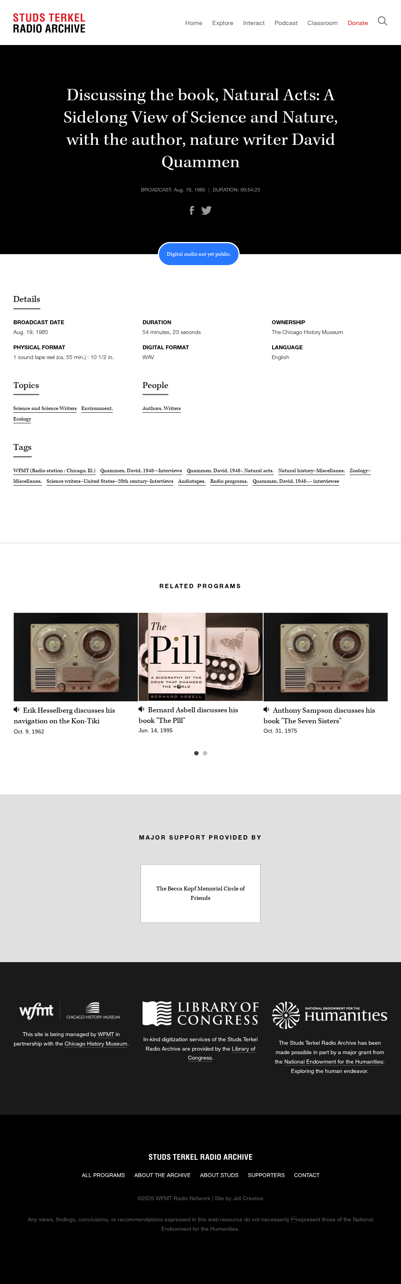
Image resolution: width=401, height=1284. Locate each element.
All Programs (103, 1175)
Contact (307, 1175)
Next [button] (372, 657)
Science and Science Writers (45, 408)
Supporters (266, 1175)
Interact (254, 22)
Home (193, 22)
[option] (76, 678)
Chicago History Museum (96, 1043)
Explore (222, 22)
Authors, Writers (162, 408)
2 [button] (216, 753)
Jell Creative (248, 1198)
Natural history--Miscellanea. (311, 470)
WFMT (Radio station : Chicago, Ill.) (54, 470)
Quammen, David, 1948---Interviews (141, 470)
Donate (358, 22)
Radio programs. (229, 481)
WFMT (106, 1034)
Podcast (286, 22)
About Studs (219, 1175)
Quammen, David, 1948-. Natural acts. (230, 470)
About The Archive (162, 1175)
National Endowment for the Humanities (333, 1061)
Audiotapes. (192, 481)
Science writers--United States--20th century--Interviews (110, 481)
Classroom (322, 22)
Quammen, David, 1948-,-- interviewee (296, 481)
